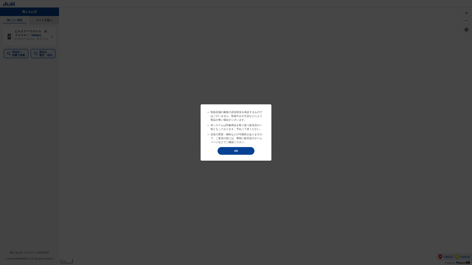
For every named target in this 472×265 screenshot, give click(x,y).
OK (236, 150)
